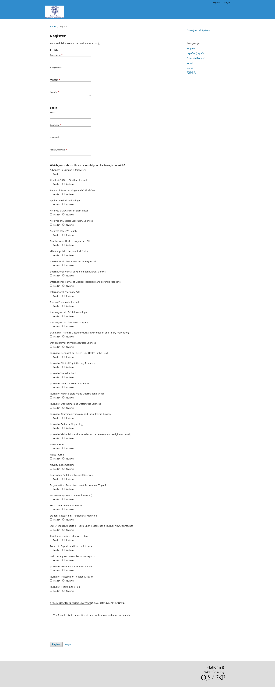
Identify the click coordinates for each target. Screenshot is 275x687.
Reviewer (69, 184)
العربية (190, 62)
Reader (56, 174)
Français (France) (196, 58)
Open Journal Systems (198, 30)
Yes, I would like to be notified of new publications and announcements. (91, 615)
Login (227, 2)
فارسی (190, 67)
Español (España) (196, 53)
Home (53, 26)
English (191, 48)
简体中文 (191, 72)
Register (217, 2)
